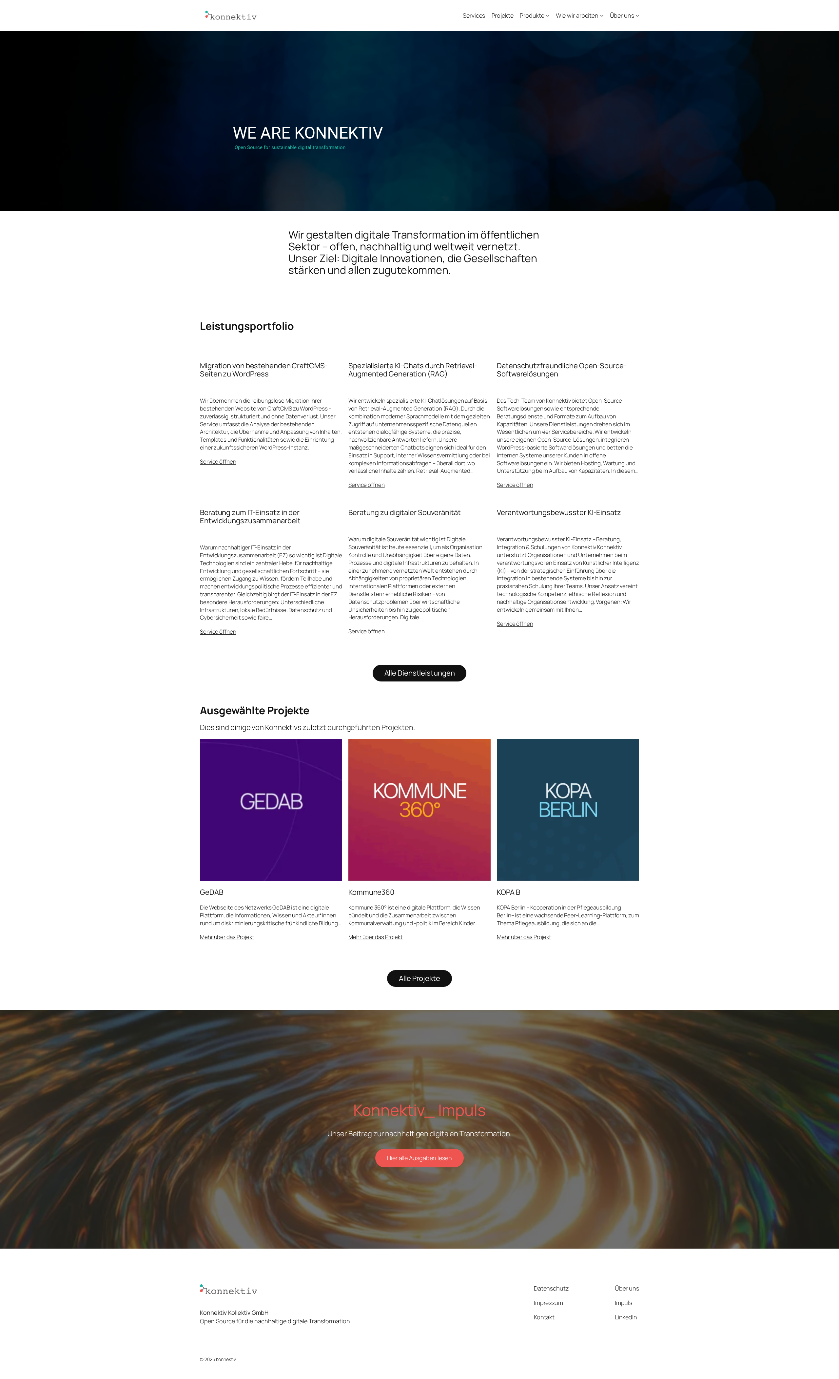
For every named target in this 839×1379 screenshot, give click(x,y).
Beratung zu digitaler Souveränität (404, 512)
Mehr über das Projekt (227, 937)
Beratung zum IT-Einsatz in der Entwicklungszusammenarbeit (250, 516)
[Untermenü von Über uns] (637, 15)
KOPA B (508, 892)
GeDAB (211, 892)
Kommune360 (371, 892)
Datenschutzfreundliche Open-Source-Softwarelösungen (562, 370)
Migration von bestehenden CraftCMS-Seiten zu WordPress (264, 370)
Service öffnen (218, 461)
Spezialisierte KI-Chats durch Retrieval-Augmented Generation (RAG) (412, 370)
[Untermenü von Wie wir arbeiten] (602, 15)
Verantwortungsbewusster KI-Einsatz (559, 512)
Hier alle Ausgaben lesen (419, 1158)
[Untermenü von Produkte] (548, 15)
